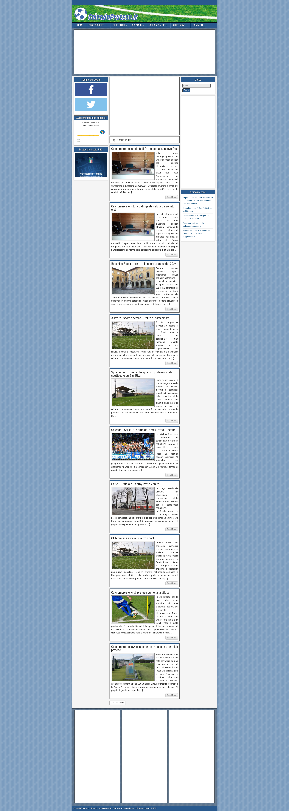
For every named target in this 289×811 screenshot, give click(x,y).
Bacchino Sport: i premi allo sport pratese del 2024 (144, 264)
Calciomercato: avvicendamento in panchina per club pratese (144, 648)
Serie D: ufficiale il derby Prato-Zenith (135, 484)
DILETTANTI (119, 25)
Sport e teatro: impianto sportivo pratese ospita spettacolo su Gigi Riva (141, 373)
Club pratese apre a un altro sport (132, 538)
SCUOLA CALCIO (157, 25)
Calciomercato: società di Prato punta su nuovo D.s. (144, 149)
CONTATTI (198, 25)
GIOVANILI (137, 25)
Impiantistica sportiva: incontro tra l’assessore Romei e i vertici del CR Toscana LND (198, 200)
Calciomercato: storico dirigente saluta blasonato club (142, 208)
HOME (80, 25)
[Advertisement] (144, 52)
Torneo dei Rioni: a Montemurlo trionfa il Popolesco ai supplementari (196, 234)
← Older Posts (117, 703)
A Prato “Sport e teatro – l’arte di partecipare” (141, 318)
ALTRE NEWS (179, 25)
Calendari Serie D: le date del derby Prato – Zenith (143, 430)
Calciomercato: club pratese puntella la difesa (140, 592)
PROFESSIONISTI (97, 25)
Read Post (171, 197)
